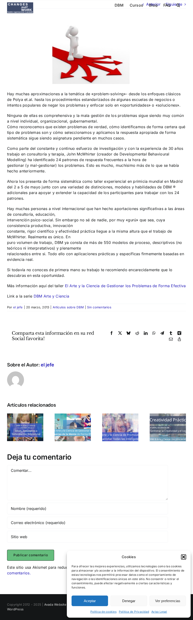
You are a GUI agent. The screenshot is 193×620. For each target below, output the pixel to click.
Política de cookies (103, 611)
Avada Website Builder (61, 604)
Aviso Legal (159, 611)
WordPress (15, 609)
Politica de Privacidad (134, 611)
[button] (183, 557)
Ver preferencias (167, 601)
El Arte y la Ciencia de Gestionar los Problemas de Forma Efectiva (125, 285)
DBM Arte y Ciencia (51, 296)
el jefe (18, 307)
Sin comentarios (99, 307)
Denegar (128, 601)
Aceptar (90, 601)
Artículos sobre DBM (68, 307)
